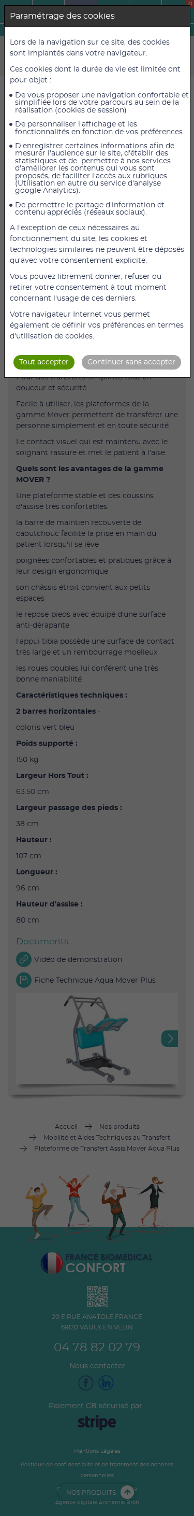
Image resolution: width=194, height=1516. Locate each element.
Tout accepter (44, 362)
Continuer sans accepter (131, 362)
